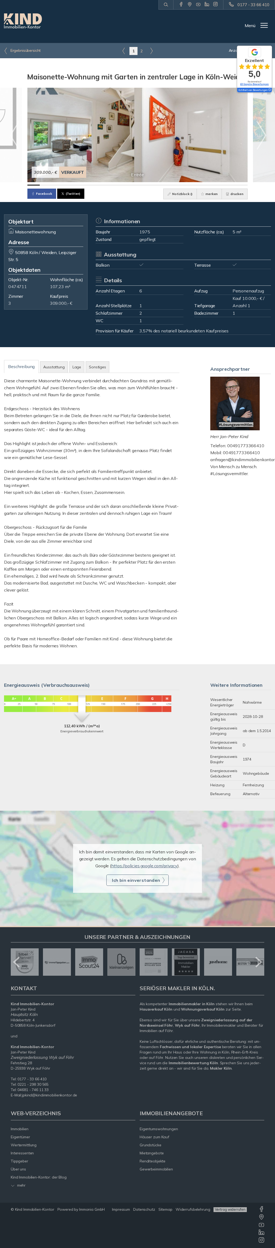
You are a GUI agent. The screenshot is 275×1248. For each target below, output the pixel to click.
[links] (123, 50)
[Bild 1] (33, 185)
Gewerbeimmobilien (156, 1169)
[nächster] (258, 962)
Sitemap (165, 1209)
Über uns (18, 1169)
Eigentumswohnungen (159, 1128)
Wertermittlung (24, 1145)
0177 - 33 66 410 (253, 4)
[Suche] (165, 5)
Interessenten (22, 1153)
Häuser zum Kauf (154, 1137)
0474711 (17, 286)
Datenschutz (144, 1209)
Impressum (121, 1209)
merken (211, 194)
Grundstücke (150, 1145)
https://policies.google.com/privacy (144, 865)
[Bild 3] (58, 185)
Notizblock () (182, 194)
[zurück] (17, 962)
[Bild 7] (107, 185)
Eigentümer (20, 1137)
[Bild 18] (241, 185)
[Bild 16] (217, 185)
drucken (236, 194)
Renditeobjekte (152, 1161)
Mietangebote (152, 1153)
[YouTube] (198, 4)
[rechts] (151, 50)
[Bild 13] (180, 185)
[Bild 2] (46, 185)
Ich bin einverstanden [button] (136, 880)
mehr (21, 1185)
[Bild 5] (82, 185)
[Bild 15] (205, 185)
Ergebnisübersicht (25, 50)
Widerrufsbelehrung (193, 1209)
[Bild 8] (119, 185)
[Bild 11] (156, 185)
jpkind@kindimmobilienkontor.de (49, 1095)
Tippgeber (19, 1161)
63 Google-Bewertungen (254, 84)
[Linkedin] (207, 4)
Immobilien (19, 1128)
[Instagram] (215, 4)
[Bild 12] (168, 185)
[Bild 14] (192, 185)
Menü (250, 25)
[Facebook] (181, 4)
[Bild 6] (95, 185)
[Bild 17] (229, 185)
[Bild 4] (70, 185)
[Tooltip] (269, 90)
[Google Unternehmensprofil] (189, 4)
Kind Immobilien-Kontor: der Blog (39, 1177)
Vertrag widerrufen (230, 1209)
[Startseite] (23, 21)
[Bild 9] (131, 185)
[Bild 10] (144, 185)
